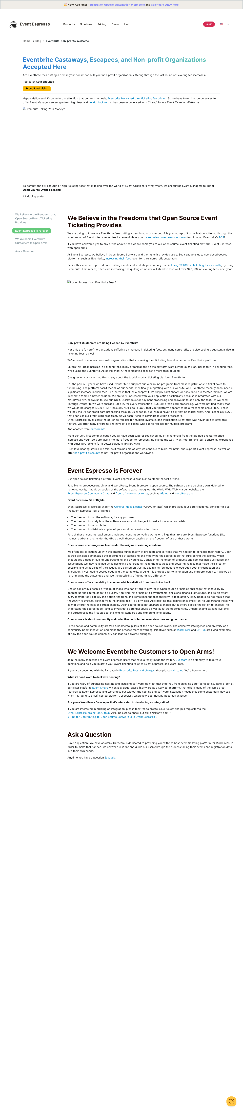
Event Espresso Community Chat (88, 493)
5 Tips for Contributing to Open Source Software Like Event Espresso (111, 716)
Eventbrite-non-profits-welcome (67, 41)
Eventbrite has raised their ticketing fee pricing (136, 98)
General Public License (128, 506)
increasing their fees (118, 258)
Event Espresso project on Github (88, 712)
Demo (115, 24)
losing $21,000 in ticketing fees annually (196, 265)
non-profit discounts (87, 453)
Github (164, 493)
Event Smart (100, 687)
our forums (97, 429)
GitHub (201, 630)
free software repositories (132, 493)
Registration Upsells (101, 4)
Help (127, 24)
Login (209, 24)
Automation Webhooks (130, 4)
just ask (110, 757)
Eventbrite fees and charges (137, 670)
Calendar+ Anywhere (165, 4)
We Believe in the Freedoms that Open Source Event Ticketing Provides (35, 218)
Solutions (86, 24)
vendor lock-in (98, 102)
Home (27, 41)
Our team (181, 659)
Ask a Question (25, 251)
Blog (38, 41)
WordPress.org (184, 493)
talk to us (177, 670)
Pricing (102, 24)
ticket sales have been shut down (165, 237)
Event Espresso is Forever (31, 230)
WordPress (183, 630)
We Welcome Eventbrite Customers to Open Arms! (31, 241)
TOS (221, 237)
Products (69, 24)
